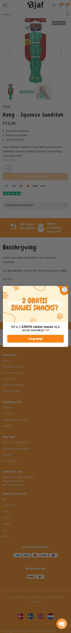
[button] (61, 624)
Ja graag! (35, 339)
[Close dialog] (64, 289)
